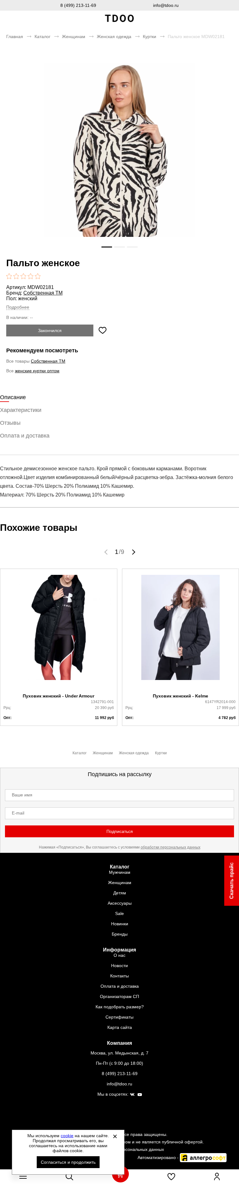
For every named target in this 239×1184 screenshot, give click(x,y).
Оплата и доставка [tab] (24, 436)
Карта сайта (119, 1027)
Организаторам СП (119, 996)
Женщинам (73, 36)
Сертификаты (119, 1017)
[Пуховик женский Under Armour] (58, 631)
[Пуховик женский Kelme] (180, 631)
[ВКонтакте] (132, 1094)
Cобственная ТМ (43, 293)
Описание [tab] (13, 397)
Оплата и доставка (120, 986)
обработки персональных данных (170, 847)
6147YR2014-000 (220, 702)
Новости (119, 965)
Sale (119, 913)
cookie (67, 1135)
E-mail (18, 812)
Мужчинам (119, 872)
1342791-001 (102, 702)
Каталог (42, 36)
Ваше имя (22, 794)
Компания (119, 1043)
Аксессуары (120, 903)
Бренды (120, 934)
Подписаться (119, 831)
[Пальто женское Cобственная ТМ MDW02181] (119, 164)
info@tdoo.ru (166, 5)
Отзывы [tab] (10, 423)
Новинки (119, 923)
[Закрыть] (115, 1136)
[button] (107, 552)
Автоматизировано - (159, 1157)
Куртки (149, 36)
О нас (119, 955)
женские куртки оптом (37, 370)
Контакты (119, 975)
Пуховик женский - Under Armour (58, 696)
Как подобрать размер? (120, 1006)
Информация (119, 949)
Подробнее (17, 307)
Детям (119, 892)
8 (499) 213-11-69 (78, 5)
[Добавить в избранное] (102, 330)
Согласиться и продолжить (68, 1162)
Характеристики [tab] (20, 410)
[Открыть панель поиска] (69, 1176)
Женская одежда (114, 36)
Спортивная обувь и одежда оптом (119, 18)
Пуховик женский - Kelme (180, 696)
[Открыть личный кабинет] (217, 1176)
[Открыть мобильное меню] (23, 1176)
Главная (14, 36)
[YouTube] (140, 1095)
